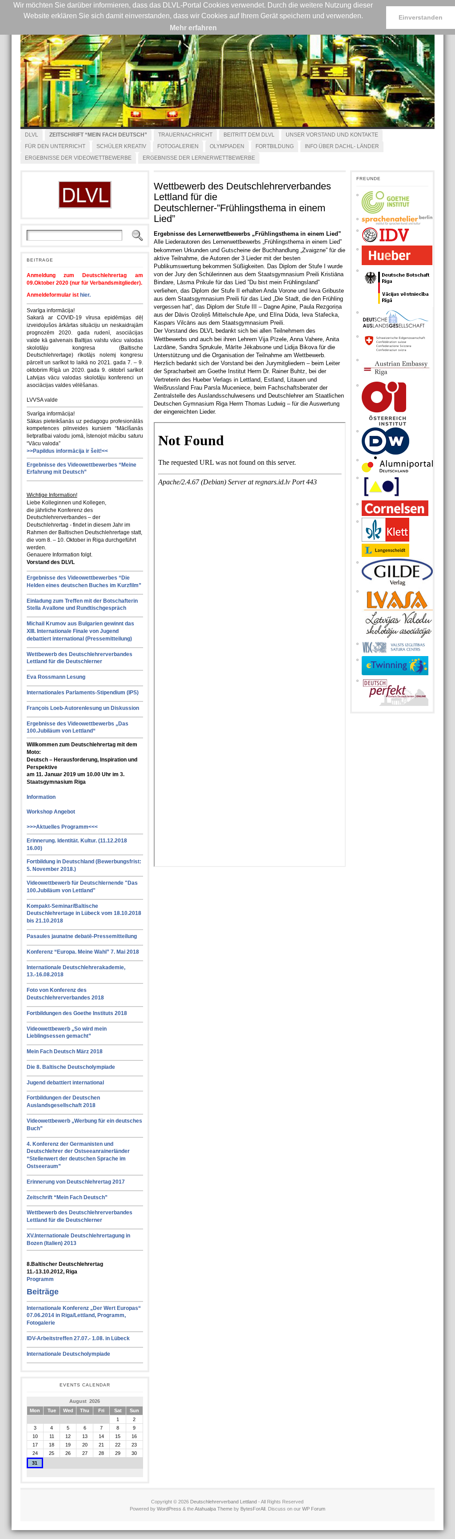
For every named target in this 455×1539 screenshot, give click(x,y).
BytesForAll (252, 1508)
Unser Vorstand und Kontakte (332, 135)
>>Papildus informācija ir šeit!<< (67, 451)
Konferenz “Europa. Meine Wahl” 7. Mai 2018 (83, 952)
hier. (85, 295)
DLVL (31, 135)
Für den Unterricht (55, 146)
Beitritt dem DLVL (249, 135)
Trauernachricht (185, 135)
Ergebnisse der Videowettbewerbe (78, 158)
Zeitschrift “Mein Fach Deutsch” (67, 1197)
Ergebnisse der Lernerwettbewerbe (199, 158)
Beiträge (43, 1291)
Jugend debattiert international (65, 1083)
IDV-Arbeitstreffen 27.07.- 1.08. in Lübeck (78, 1338)
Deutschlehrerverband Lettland (223, 1501)
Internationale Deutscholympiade (68, 1354)
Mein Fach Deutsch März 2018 (65, 1051)
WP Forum (313, 1508)
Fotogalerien (178, 146)
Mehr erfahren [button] (193, 28)
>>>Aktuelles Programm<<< (62, 827)
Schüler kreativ (121, 146)
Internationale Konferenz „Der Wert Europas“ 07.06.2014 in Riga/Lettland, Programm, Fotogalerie (84, 1315)
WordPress (169, 1508)
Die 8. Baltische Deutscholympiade (71, 1067)
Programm (40, 1279)
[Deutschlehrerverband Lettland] (227, 75)
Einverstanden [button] (421, 17)
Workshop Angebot (51, 812)
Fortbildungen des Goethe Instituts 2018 (77, 1013)
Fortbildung (274, 146)
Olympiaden (227, 146)
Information (41, 797)
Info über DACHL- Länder (342, 146)
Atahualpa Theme (213, 1508)
